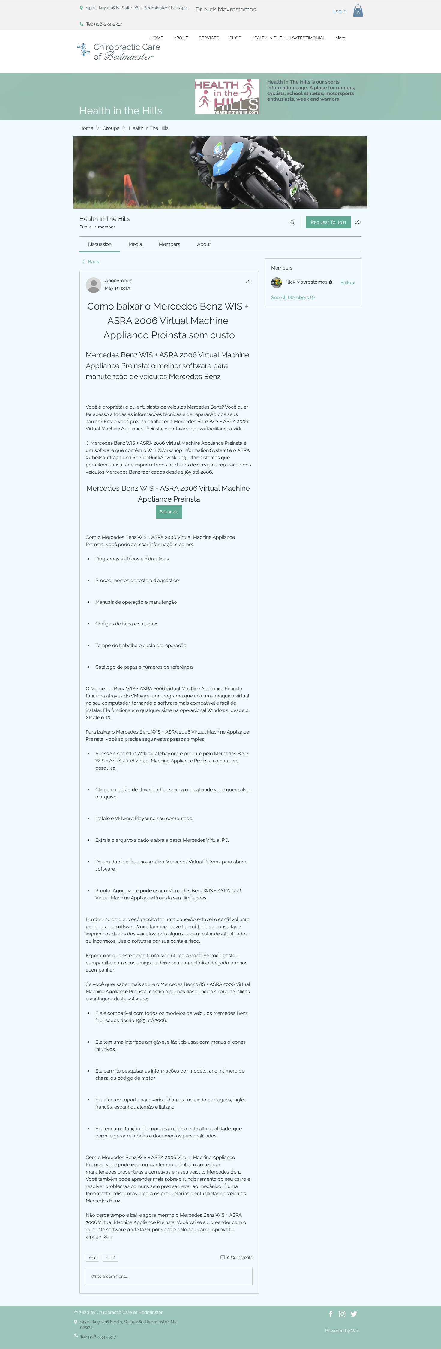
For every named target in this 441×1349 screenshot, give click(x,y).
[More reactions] (110, 1258)
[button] (358, 10)
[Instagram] (342, 1314)
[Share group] (358, 222)
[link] (100, 244)
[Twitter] (354, 1314)
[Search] (292, 222)
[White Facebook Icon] (330, 1314)
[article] (169, 782)
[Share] (249, 281)
